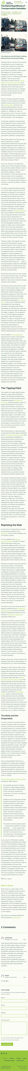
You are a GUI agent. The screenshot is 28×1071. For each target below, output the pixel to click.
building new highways (14, 614)
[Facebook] (4, 1053)
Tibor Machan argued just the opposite (12, 779)
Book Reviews (20, 1060)
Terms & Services (21, 1066)
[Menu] (26, 2)
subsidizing (4, 533)
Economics (4, 13)
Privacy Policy (23, 1068)
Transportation (16, 13)
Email (3, 1005)
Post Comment (7, 1044)
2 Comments (4, 15)
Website (3, 1012)
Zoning (24, 1058)
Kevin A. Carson (7, 885)
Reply (24, 939)
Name (3, 997)
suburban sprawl (8, 105)
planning (18, 1058)
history (9, 13)
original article (16, 917)
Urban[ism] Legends (9, 1060)
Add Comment (5, 1020)
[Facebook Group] (6, 1053)
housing (11, 1058)
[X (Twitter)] (1, 1053)
